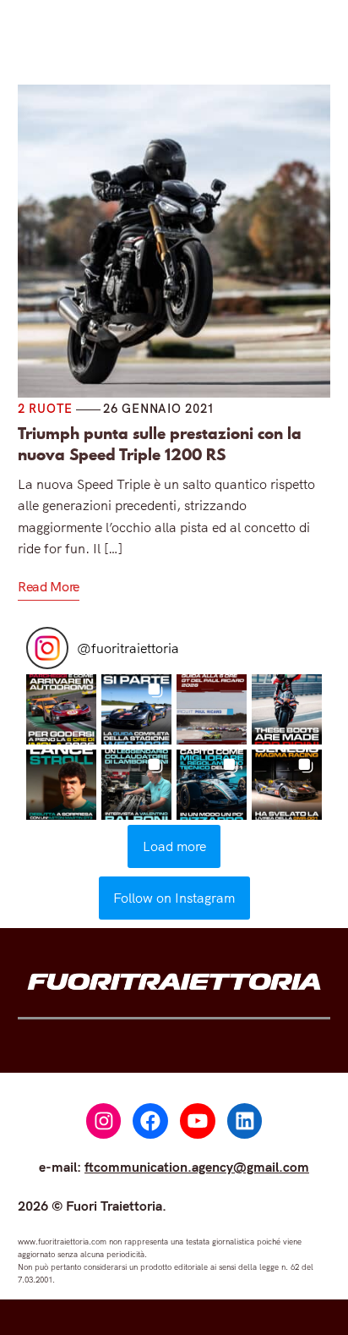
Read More (48, 586)
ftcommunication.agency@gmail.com (196, 1166)
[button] (61, 709)
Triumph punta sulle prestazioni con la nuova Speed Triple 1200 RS (160, 444)
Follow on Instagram (174, 897)
